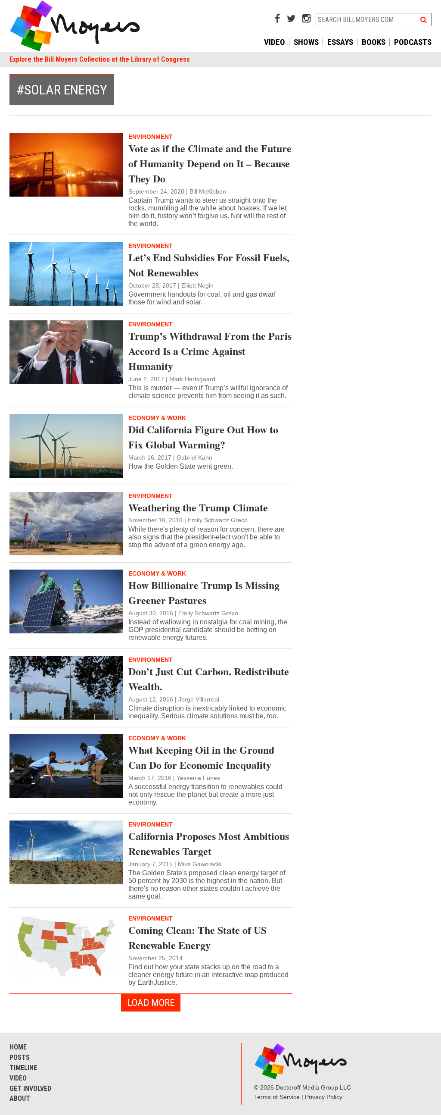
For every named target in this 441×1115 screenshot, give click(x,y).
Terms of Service (277, 1096)
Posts (19, 1057)
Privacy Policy (323, 1096)
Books (373, 42)
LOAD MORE (150, 1002)
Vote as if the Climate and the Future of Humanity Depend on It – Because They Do (210, 163)
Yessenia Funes (198, 777)
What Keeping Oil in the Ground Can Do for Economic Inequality (201, 757)
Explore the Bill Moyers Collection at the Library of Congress (99, 59)
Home (18, 1047)
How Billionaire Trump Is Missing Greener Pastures (204, 592)
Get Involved (30, 1088)
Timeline (23, 1068)
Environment (150, 136)
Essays (340, 42)
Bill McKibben (207, 191)
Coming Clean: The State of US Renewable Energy (197, 937)
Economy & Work (157, 417)
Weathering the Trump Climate (198, 507)
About (19, 1098)
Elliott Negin (197, 285)
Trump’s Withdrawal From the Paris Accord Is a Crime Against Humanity (210, 350)
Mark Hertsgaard (192, 379)
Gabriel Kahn (194, 457)
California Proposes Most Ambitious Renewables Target (208, 843)
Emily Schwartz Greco (218, 520)
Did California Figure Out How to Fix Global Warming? (203, 437)
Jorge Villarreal (198, 699)
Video (274, 42)
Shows (306, 42)
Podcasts (413, 42)
